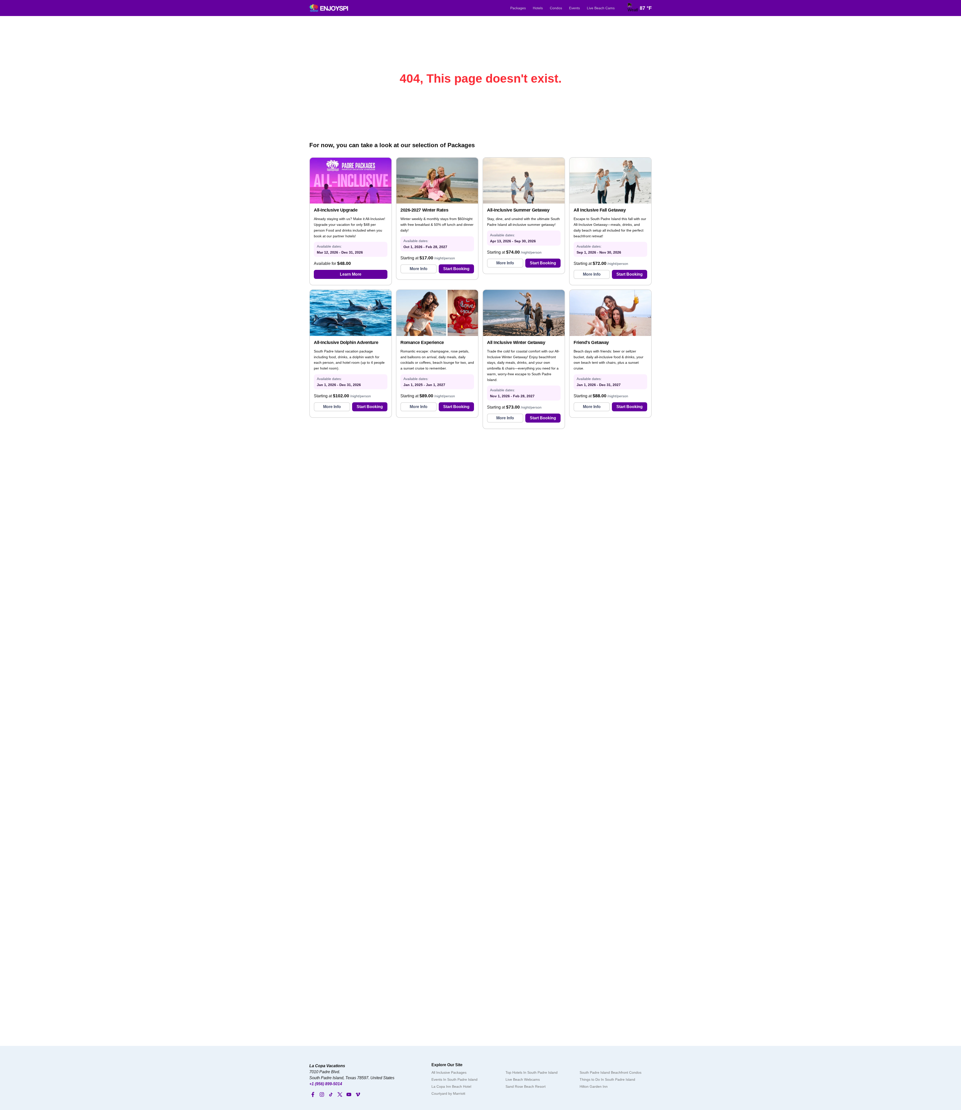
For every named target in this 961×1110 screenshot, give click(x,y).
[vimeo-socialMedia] (357, 1094)
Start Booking (456, 269)
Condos (556, 8)
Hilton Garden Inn (594, 1086)
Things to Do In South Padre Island (607, 1079)
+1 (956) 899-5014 (325, 1084)
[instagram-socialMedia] (321, 1094)
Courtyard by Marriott (448, 1093)
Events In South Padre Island (454, 1079)
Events (574, 8)
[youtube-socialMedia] (348, 1094)
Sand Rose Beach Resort (526, 1086)
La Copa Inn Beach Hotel (451, 1086)
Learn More (350, 274)
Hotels (538, 8)
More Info (418, 269)
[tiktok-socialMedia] (330, 1094)
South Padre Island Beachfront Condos (610, 1072)
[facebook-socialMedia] (312, 1094)
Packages (518, 8)
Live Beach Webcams (523, 1079)
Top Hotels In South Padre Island (532, 1072)
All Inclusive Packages (448, 1072)
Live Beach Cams (601, 8)
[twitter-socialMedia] (339, 1094)
